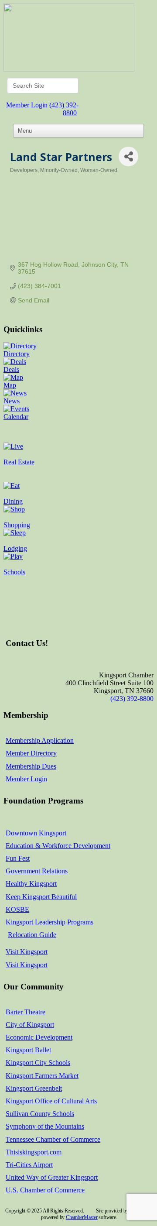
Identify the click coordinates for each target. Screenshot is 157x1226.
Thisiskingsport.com (33, 1152)
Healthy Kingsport (31, 883)
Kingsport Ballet (28, 1050)
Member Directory (31, 753)
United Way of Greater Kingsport (52, 1177)
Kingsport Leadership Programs (49, 922)
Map (9, 385)
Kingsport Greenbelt (34, 1088)
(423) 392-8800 (63, 109)
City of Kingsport (30, 1024)
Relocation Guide (32, 934)
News (11, 401)
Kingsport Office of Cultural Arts (51, 1101)
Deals (11, 369)
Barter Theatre (25, 1012)
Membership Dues (31, 766)
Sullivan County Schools (40, 1113)
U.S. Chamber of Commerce (45, 1190)
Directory (16, 353)
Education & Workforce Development (58, 845)
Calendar (15, 416)
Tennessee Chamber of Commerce (53, 1139)
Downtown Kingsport (36, 833)
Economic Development (39, 1037)
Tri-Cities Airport (29, 1164)
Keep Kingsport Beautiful (41, 896)
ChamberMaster (82, 1217)
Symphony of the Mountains (45, 1126)
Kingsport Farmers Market (42, 1075)
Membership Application (40, 740)
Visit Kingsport (27, 951)
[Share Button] (128, 156)
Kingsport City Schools (38, 1062)
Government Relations (37, 871)
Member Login (27, 105)
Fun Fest (18, 858)
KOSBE (17, 909)
